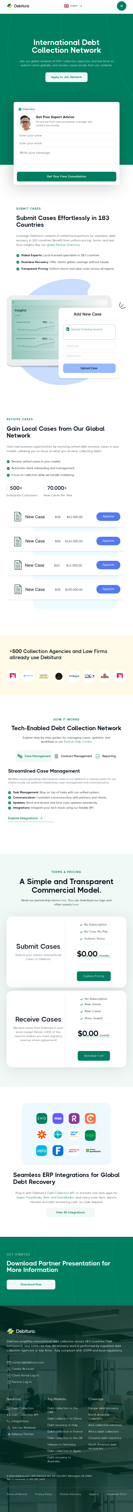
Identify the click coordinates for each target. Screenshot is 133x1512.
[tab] (34, 756)
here (63, 900)
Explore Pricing (93, 976)
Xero (46, 1197)
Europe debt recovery (103, 1408)
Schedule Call (94, 1055)
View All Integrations (70, 1212)
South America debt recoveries (102, 1446)
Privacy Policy (43, 1494)
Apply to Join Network (66, 77)
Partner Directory (70, 1494)
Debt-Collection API (60, 1193)
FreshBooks (34, 1197)
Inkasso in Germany (62, 1444)
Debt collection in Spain (64, 1451)
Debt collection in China (64, 1418)
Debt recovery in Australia (59, 1459)
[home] (18, 6)
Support (94, 1494)
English (74, 6)
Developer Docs (116, 1494)
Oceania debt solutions (104, 1438)
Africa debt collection (103, 1431)
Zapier (20, 1197)
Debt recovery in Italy (63, 1425)
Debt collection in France (65, 1431)
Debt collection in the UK (65, 1438)
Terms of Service (17, 1494)
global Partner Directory (63, 245)
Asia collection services (105, 1425)
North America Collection (98, 1416)
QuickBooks (65, 1197)
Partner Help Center (77, 741)
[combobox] (73, 6)
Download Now (31, 1284)
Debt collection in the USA (63, 1410)
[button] (121, 6)
